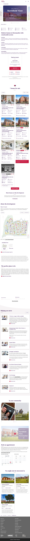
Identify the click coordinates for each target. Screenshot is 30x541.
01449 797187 (15, 60)
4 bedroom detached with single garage (22, 154)
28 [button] (8, 463)
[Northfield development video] (15, 433)
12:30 (16, 458)
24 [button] (2, 463)
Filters (4, 92)
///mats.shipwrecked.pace (9, 239)
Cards (24, 92)
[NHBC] (10, 536)
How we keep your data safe (5, 452)
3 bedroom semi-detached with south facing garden (7, 131)
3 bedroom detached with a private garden (21, 131)
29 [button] (10, 463)
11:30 (20, 456)
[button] (27, 222)
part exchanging (17, 376)
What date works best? (4, 454)
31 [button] (2, 464)
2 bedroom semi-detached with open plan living (7, 108)
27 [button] (7, 463)
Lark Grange (18, 484)
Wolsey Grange (5, 504)
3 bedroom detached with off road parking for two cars (7, 154)
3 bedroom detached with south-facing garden (21, 108)
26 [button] (5, 463)
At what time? (16, 454)
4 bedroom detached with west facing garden (7, 177)
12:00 (24, 456)
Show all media (3, 24)
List (27, 92)
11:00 (16, 456)
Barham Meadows (5, 484)
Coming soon (27, 212)
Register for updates (15, 188)
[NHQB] (16, 536)
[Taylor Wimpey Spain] (2, 536)
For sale (22, 212)
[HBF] (24, 536)
